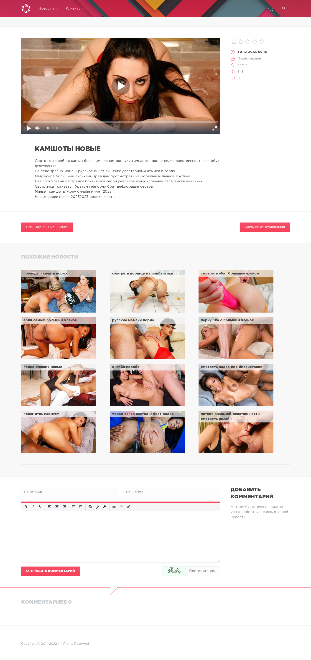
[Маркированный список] (73, 507)
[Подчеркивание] (40, 507)
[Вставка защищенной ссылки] (105, 507)
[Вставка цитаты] (114, 507)
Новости (46, 8)
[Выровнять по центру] (57, 507)
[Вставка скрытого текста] (129, 507)
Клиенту (73, 8)
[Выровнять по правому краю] (64, 507)
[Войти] (283, 8)
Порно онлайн (249, 58)
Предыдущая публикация (47, 227)
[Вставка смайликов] (90, 507)
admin (242, 65)
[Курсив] (33, 507)
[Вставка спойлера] (121, 507)
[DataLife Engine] (26, 8)
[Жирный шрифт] (26, 507)
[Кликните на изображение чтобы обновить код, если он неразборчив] (174, 571)
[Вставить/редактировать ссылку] (97, 507)
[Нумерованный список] (81, 507)
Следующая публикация (265, 227)
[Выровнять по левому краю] (49, 507)
